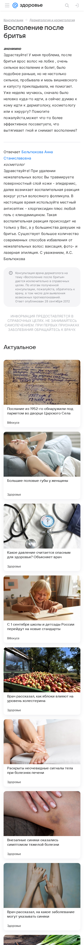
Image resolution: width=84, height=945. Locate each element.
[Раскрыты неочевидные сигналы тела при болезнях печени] (42, 753)
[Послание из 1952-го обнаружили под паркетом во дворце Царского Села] (42, 393)
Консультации (13, 20)
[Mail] (15, 5)
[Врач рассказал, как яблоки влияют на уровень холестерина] (42, 681)
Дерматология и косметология (52, 20)
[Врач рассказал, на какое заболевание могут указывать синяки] (42, 896)
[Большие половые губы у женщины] (42, 465)
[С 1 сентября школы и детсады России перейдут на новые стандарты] (42, 609)
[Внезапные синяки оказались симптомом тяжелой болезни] (42, 825)
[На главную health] (30, 5)
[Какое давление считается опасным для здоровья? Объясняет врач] (42, 537)
